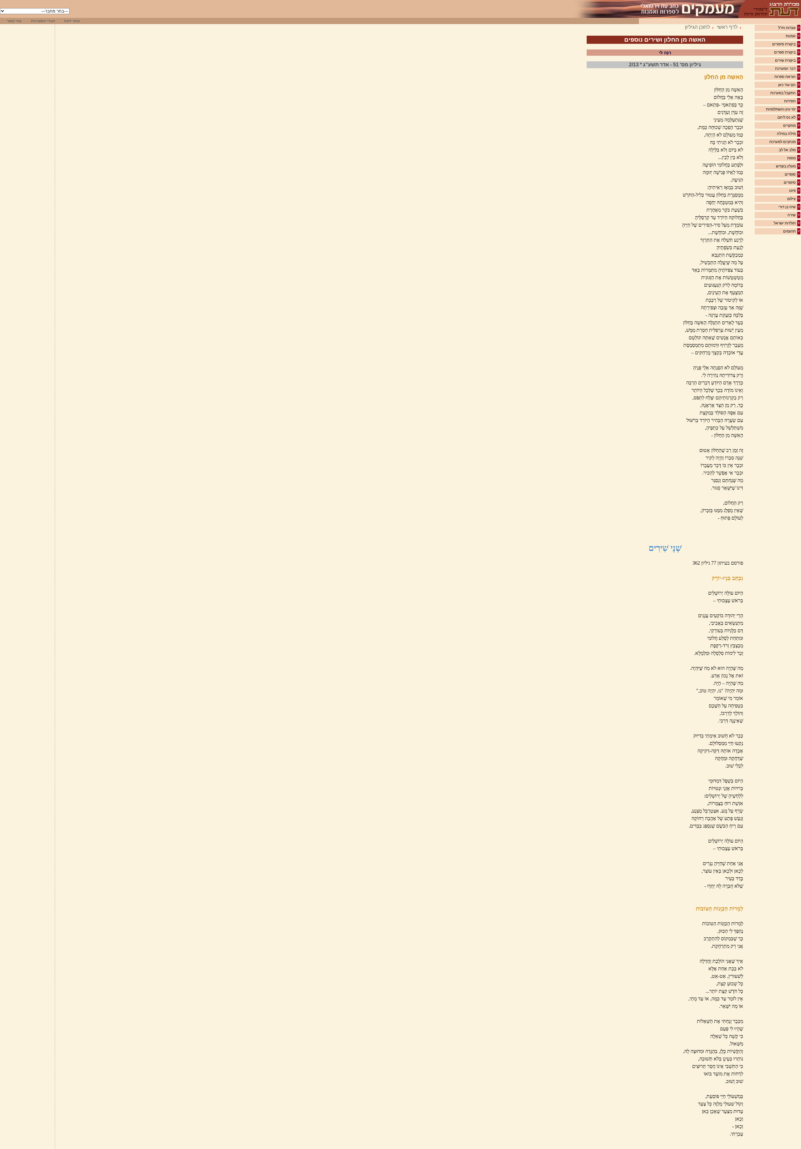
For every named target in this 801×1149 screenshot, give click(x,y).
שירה (792, 215)
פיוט (792, 190)
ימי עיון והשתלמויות (781, 109)
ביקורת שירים (785, 60)
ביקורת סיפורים (784, 44)
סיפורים (790, 182)
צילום (791, 199)
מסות (791, 158)
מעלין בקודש (786, 166)
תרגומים (789, 231)
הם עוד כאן (787, 85)
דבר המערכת (785, 68)
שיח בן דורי (787, 207)
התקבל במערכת (783, 93)
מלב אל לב (787, 150)
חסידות (790, 101)
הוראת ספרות (785, 76)
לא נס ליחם (787, 117)
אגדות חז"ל (787, 28)
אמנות (791, 36)
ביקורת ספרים (785, 52)
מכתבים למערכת (782, 142)
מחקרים (789, 125)
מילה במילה (786, 133)
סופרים (790, 174)
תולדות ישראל (785, 223)
